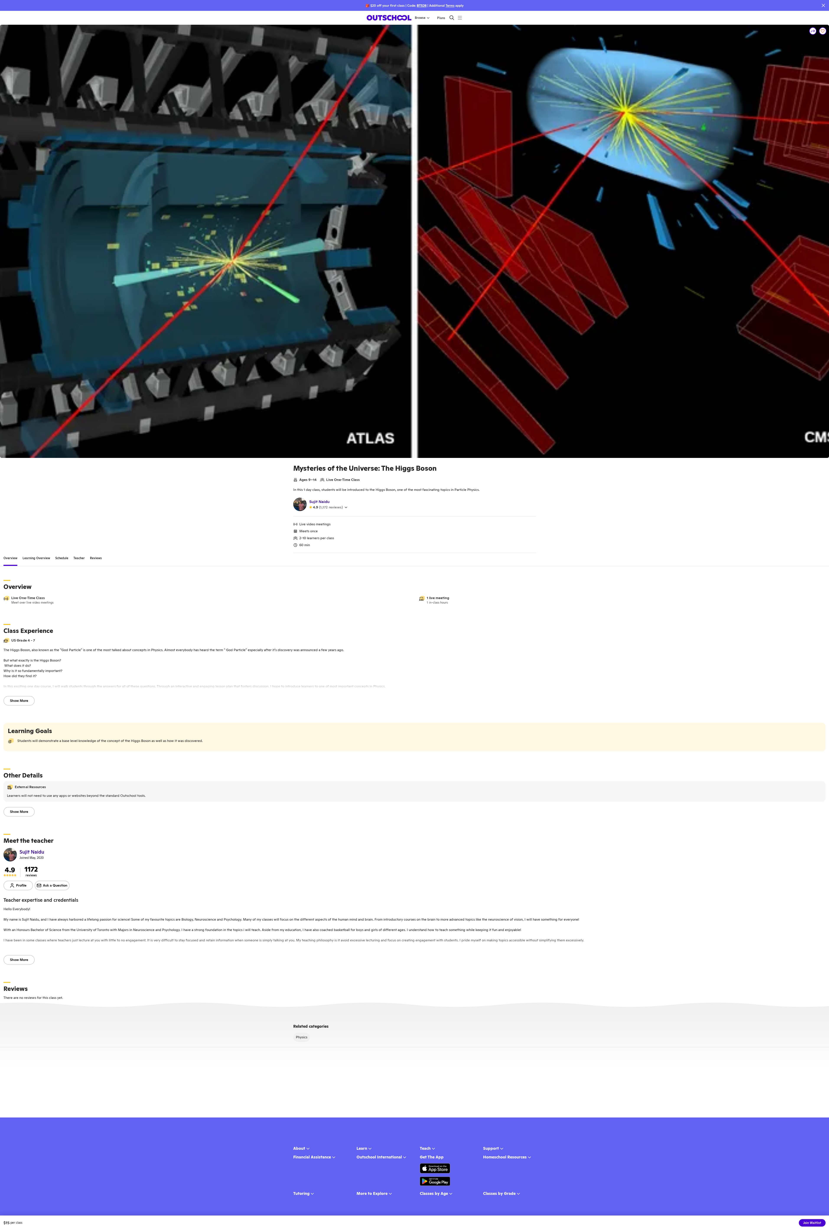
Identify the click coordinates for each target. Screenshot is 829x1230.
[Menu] (460, 17)
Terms (450, 5)
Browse (420, 18)
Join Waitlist (812, 1223)
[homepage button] (389, 18)
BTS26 (422, 5)
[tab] (10, 558)
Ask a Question (55, 885)
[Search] (452, 18)
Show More (19, 700)
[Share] (813, 31)
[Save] (822, 31)
